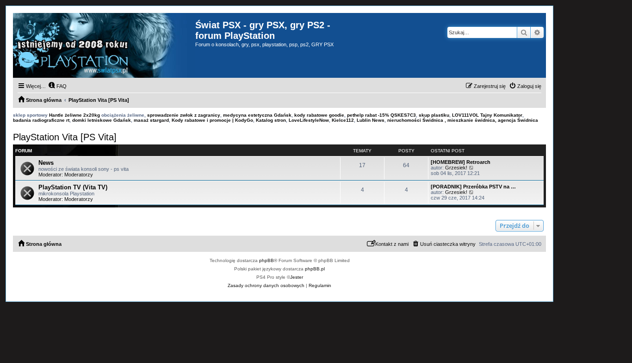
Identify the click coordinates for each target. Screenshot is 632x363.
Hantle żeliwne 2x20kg (74, 115)
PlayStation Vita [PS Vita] (65, 137)
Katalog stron (271, 120)
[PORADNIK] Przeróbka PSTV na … (473, 186)
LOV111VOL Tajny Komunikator (487, 115)
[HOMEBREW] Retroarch (460, 162)
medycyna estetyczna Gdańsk (257, 115)
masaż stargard (151, 120)
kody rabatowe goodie (319, 115)
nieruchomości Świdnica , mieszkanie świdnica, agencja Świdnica (462, 120)
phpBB (266, 260)
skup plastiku (434, 115)
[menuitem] (57, 86)
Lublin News (370, 120)
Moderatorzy (78, 174)
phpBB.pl (315, 268)
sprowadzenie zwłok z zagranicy (183, 115)
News (46, 162)
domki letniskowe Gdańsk (101, 120)
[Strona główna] (104, 45)
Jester (296, 277)
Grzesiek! (456, 167)
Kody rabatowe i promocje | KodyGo (212, 120)
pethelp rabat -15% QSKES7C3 (381, 115)
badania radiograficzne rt (41, 120)
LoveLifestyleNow (309, 120)
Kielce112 (343, 120)
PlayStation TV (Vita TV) (72, 187)
